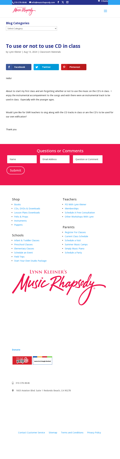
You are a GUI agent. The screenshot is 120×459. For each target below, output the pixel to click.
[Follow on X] (33, 372)
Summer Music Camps (76, 244)
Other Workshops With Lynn (79, 216)
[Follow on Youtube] (27, 372)
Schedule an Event (23, 252)
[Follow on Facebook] (14, 372)
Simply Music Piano (74, 248)
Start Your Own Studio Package (30, 260)
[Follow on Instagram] (20, 372)
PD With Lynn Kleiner (75, 204)
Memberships (72, 208)
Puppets (18, 224)
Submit (15, 170)
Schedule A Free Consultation (80, 212)
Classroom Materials (50, 51)
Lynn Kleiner (15, 51)
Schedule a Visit (73, 240)
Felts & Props (21, 216)
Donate (16, 349)
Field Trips (19, 256)
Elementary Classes (24, 248)
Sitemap (53, 432)
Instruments (20, 220)
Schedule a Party (73, 252)
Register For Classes (75, 232)
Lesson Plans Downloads (27, 212)
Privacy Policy (94, 432)
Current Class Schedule (76, 236)
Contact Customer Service (31, 432)
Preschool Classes (23, 244)
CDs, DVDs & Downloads (27, 208)
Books (17, 204)
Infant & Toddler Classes (26, 240)
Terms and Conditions (72, 432)
